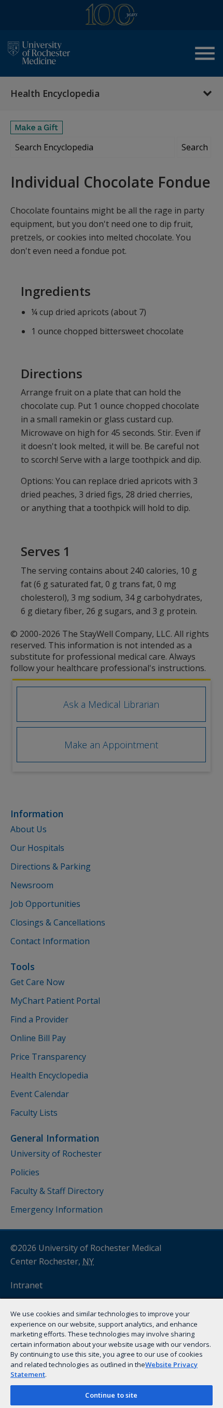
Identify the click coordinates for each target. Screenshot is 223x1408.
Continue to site (111, 1395)
